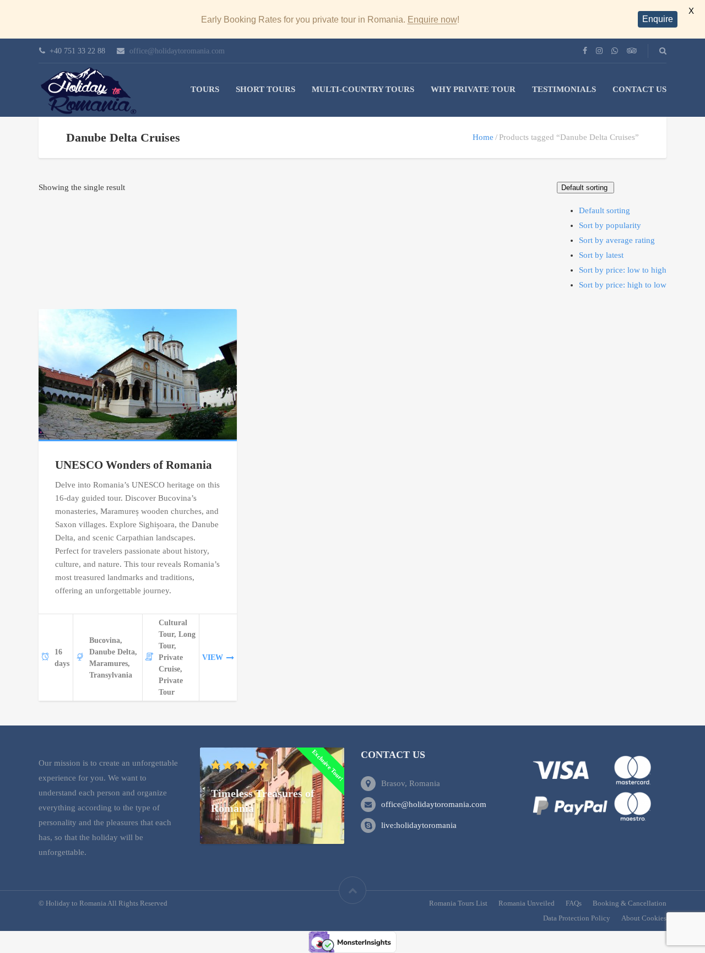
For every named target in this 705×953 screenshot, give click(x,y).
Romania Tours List (458, 903)
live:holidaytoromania (419, 825)
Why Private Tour (473, 89)
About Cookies (643, 918)
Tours (205, 89)
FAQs (574, 903)
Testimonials (564, 89)
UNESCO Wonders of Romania (133, 465)
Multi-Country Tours (363, 89)
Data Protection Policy (576, 918)
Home (483, 137)
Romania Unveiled (526, 903)
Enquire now (432, 19)
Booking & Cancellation (629, 903)
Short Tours (265, 89)
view (212, 657)
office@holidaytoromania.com (177, 51)
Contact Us (639, 89)
